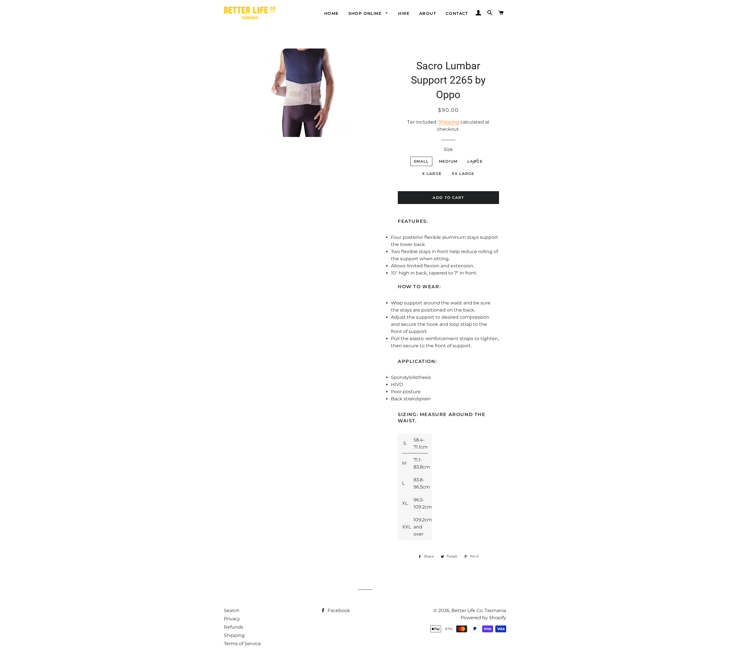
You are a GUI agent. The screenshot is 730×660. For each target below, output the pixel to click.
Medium (448, 161)
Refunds (233, 627)
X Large (432, 173)
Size (448, 149)
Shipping (448, 122)
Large (475, 161)
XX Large (463, 173)
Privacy (232, 618)
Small (421, 161)
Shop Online (365, 13)
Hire (403, 13)
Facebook (338, 610)
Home (331, 13)
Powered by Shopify (483, 617)
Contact (457, 13)
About (427, 13)
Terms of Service (242, 643)
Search (232, 610)
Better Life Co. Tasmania (478, 610)
